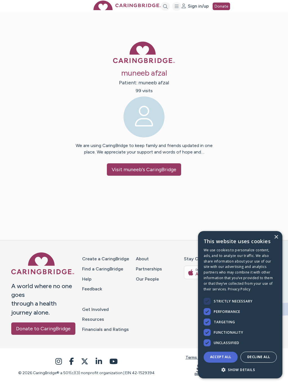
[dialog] (240, 304)
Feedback (92, 289)
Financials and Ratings (105, 329)
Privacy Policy (239, 289)
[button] (240, 369)
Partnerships (149, 269)
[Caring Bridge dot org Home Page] (127, 8)
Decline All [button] (258, 356)
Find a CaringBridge (102, 269)
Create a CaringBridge (105, 258)
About (142, 258)
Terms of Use (198, 357)
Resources (93, 319)
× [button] (276, 237)
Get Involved (95, 309)
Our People (147, 279)
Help (86, 279)
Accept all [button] (220, 356)
